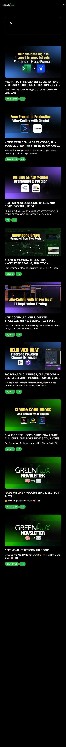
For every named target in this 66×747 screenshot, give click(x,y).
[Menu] (63, 5)
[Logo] (8, 5)
